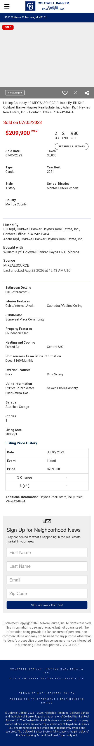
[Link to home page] (47, 6)
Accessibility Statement (33, 699)
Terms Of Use (31, 693)
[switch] (64, 92)
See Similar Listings (71, 146)
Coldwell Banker (26, 669)
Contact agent (15, 93)
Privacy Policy (61, 693)
